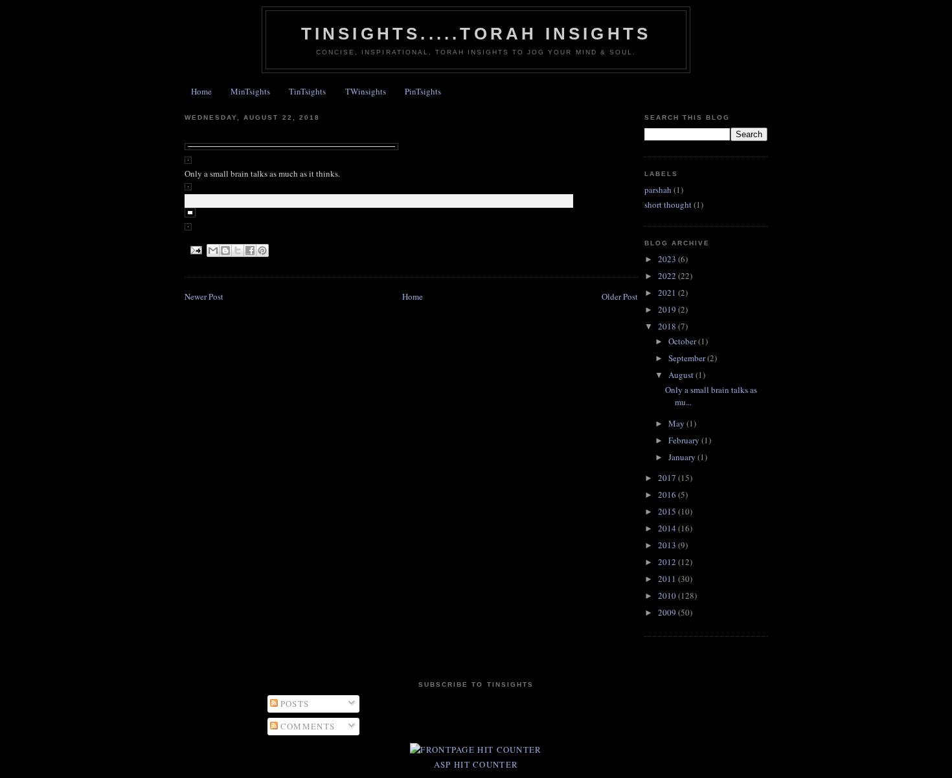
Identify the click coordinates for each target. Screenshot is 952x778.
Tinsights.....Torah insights (476, 33)
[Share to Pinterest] (262, 250)
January (682, 457)
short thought (668, 204)
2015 (668, 511)
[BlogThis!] (225, 250)
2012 (668, 562)
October (683, 341)
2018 (668, 326)
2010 (668, 595)
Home (201, 91)
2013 (668, 545)
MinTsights (250, 91)
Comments (306, 726)
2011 (668, 578)
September (687, 358)
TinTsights (307, 91)
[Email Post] (196, 249)
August (682, 375)
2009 (668, 612)
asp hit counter (476, 764)
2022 (668, 276)
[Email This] (213, 250)
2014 (668, 528)
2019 (668, 309)
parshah (658, 189)
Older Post (620, 296)
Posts (294, 703)
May (677, 423)
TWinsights (365, 91)
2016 (668, 494)
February (684, 440)
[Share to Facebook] (250, 250)
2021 (668, 292)
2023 (668, 259)
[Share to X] (237, 250)
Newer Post (204, 296)
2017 (668, 477)
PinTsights (423, 91)
